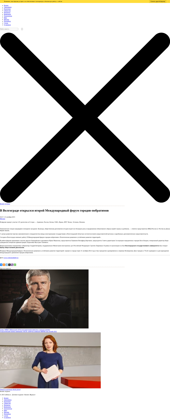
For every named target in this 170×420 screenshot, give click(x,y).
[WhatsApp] (15, 265)
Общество (7, 11)
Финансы (7, 12)
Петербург (7, 21)
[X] (9, 265)
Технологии (8, 16)
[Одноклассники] (4, 265)
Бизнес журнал (5, 204)
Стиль (6, 23)
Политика (7, 9)
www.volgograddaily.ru (11, 258)
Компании (7, 14)
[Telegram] (7, 265)
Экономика (8, 7)
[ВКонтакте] (1, 265)
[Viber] (12, 265)
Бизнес (6, 5)
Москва (6, 19)
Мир (5, 18)
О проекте (7, 25)
